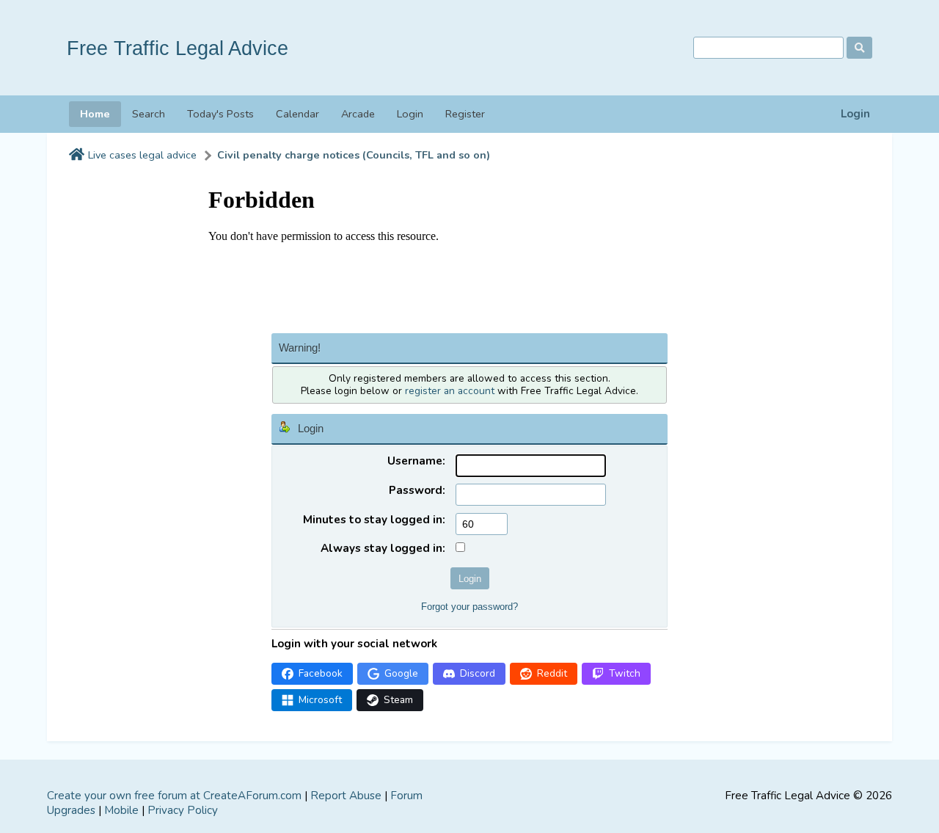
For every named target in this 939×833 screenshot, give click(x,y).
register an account (449, 391)
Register (465, 113)
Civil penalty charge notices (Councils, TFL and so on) (353, 155)
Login (855, 114)
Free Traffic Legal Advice (177, 48)
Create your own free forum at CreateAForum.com (174, 795)
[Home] (76, 156)
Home (95, 113)
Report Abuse (345, 795)
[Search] (859, 48)
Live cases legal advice (142, 155)
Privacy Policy (182, 810)
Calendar (297, 113)
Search (148, 113)
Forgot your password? (469, 606)
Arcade (358, 113)
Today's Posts (220, 113)
